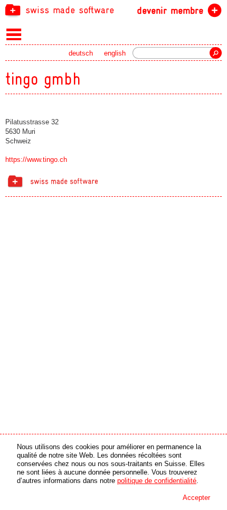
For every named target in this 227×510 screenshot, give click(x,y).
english (115, 53)
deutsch (81, 53)
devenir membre (170, 10)
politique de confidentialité (156, 481)
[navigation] (113, 9)
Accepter (196, 498)
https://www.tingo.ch (36, 159)
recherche (216, 53)
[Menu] (14, 33)
